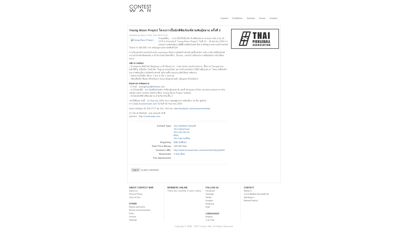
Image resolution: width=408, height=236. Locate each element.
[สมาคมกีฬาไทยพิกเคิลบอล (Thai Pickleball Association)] (255, 48)
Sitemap (133, 220)
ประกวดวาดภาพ (181, 132)
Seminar (251, 18)
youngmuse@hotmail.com (152, 86)
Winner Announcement (139, 210)
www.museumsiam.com (145, 104)
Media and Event (137, 207)
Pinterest (210, 204)
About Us (133, 191)
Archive (132, 217)
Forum (262, 18)
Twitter (209, 197)
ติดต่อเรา (248, 191)
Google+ (210, 200)
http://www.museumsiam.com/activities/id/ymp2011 (199, 150)
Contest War (140, 6)
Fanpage (210, 194)
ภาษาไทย (210, 220)
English (209, 217)
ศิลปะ (176, 135)
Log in (136, 170)
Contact (273, 18)
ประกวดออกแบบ (181, 129)
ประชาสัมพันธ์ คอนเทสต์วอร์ (256, 194)
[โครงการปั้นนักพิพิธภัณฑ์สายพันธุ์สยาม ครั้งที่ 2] (142, 40)
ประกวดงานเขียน (182, 138)
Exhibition (237, 18)
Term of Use (134, 197)
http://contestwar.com (149, 116)
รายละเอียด (179, 154)
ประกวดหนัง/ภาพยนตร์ (185, 126)
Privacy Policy (135, 194)
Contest (224, 18)
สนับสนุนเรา (249, 197)
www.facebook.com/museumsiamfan (192, 108)
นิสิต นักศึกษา (180, 142)
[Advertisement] (221, 7)
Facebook (210, 191)
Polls (131, 213)
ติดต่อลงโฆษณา (251, 200)
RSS (208, 207)
